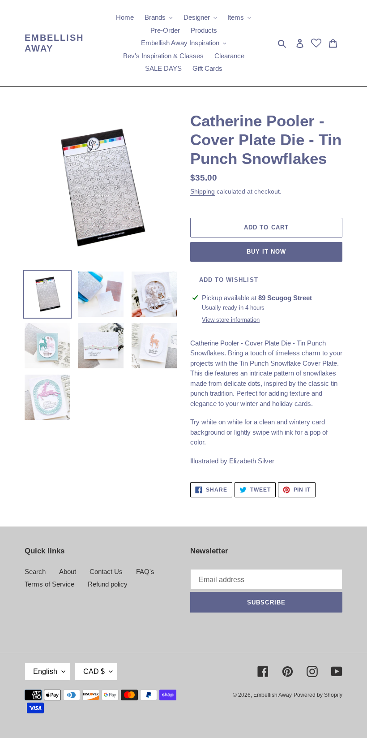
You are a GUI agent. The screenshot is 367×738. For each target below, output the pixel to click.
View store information (231, 319)
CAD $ (94, 671)
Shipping (202, 191)
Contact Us (106, 571)
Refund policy (108, 584)
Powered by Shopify (318, 695)
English (45, 671)
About (67, 571)
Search (35, 571)
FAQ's (145, 571)
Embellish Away (54, 43)
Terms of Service (49, 584)
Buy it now (266, 251)
